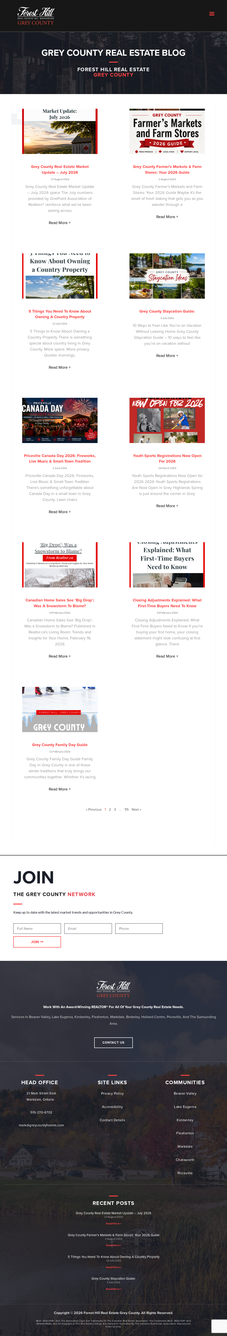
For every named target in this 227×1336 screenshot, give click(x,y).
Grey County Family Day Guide (60, 744)
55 (127, 809)
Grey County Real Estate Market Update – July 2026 (113, 1213)
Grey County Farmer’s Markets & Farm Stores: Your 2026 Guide (113, 1235)
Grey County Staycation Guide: (167, 311)
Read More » (113, 1223)
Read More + (60, 222)
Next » (136, 809)
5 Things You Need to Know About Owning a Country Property (113, 1257)
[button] (212, 13)
